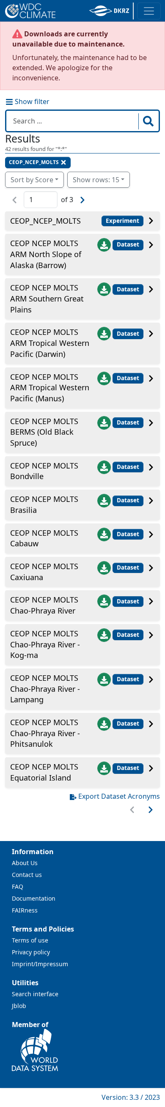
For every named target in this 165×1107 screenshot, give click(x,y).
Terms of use (30, 940)
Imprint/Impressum (40, 964)
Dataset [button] (128, 244)
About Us (25, 863)
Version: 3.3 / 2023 (131, 1097)
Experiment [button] (122, 221)
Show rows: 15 (96, 179)
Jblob (19, 1006)
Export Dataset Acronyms (119, 796)
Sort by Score (32, 179)
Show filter (31, 101)
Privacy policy (31, 952)
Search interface (35, 994)
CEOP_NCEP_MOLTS (34, 162)
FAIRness (25, 910)
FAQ (17, 886)
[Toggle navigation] (149, 11)
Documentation (33, 898)
